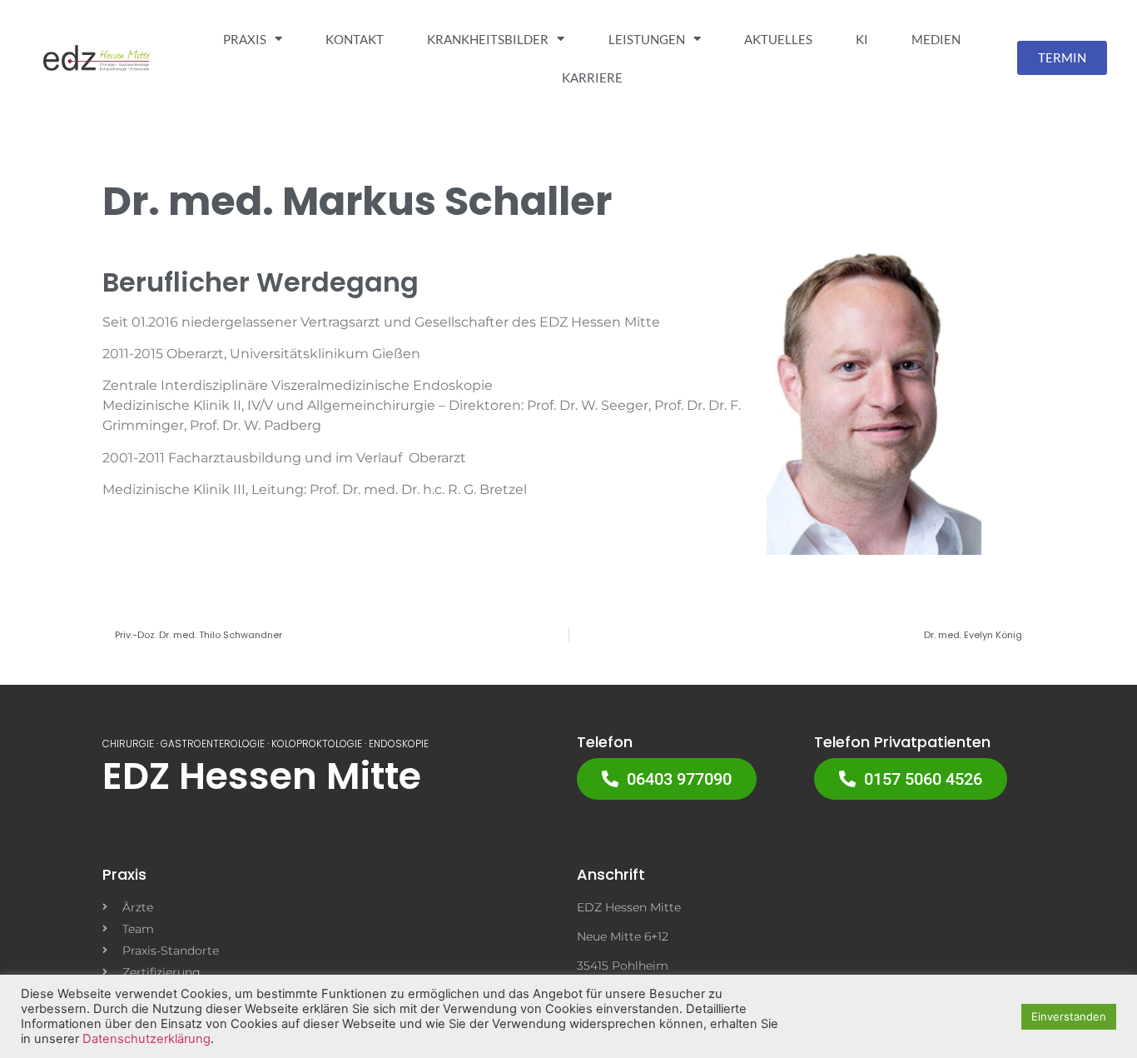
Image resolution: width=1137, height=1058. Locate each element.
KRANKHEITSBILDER (488, 39)
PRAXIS (244, 39)
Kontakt (354, 39)
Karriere (592, 77)
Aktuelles (778, 39)
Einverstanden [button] (1068, 1016)
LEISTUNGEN (646, 39)
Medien (936, 39)
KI (862, 39)
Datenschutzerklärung (146, 1038)
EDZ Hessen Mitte (261, 776)
